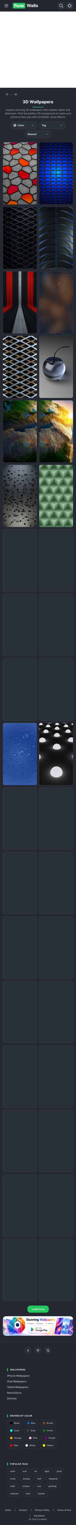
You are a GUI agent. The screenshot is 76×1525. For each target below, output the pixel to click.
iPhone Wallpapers (18, 1375)
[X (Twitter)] (47, 1350)
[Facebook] (28, 1350)
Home (8, 1510)
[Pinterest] (38, 1350)
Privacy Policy (42, 1510)
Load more (38, 1309)
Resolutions (14, 1392)
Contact (23, 1510)
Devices (12, 1398)
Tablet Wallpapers (18, 1387)
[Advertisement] (38, 50)
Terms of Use (64, 1510)
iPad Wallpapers (17, 1381)
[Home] (7, 94)
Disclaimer (39, 1515)
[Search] (61, 5)
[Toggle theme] (69, 5)
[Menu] (6, 5)
